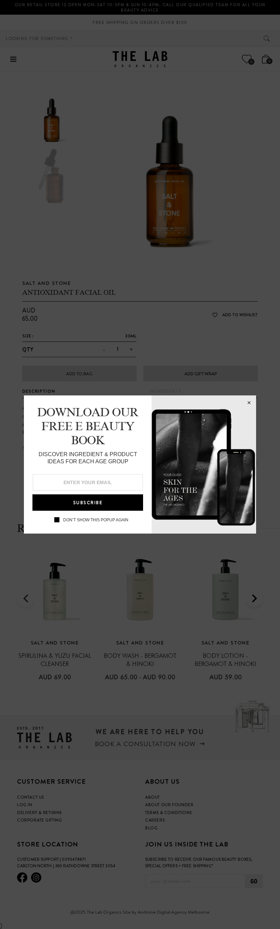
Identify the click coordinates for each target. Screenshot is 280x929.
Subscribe (88, 502)
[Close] (249, 402)
